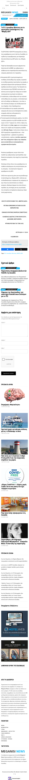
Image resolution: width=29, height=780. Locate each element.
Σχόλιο (3, 322)
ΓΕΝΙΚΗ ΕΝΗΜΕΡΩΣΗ (5, 733)
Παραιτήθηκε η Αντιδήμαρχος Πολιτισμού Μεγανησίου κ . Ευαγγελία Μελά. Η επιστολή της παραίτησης (14, 542)
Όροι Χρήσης (21, 5)
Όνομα (3, 340)
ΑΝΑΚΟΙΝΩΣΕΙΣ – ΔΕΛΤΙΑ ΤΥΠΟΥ (8, 731)
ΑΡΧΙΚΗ (2, 725)
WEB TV (2, 735)
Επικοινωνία (13, 5)
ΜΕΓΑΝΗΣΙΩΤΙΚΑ (4, 727)
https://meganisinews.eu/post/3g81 (12, 244)
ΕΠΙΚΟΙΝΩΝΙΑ (4, 740)
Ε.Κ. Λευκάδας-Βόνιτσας (10, 253)
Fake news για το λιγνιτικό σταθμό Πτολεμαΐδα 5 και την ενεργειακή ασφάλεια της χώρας (13, 458)
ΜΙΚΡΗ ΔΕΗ (20, 253)
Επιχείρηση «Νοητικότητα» (10, 405)
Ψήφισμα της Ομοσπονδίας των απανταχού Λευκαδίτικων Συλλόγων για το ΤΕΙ (13, 294)
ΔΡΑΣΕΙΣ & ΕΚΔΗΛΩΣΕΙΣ (6, 737)
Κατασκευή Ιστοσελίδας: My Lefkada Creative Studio (14, 771)
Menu (26, 12)
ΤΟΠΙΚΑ (3, 25)
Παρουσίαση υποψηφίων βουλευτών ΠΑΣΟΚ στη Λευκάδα (14, 272)
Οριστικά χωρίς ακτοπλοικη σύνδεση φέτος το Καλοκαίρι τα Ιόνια (14, 430)
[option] (18, 18)
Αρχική (7, 5)
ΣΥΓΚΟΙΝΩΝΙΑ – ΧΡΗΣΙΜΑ (6, 739)
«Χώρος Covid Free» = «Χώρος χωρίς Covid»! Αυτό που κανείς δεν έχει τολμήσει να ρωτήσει (14, 487)
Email (3, 348)
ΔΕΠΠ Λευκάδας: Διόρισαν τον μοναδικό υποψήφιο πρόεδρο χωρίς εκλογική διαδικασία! (12, 567)
